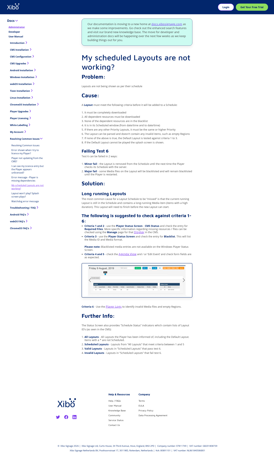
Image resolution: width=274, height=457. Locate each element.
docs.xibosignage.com (166, 24)
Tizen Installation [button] (20, 90)
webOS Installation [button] (21, 84)
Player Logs (114, 306)
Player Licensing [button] (19, 118)
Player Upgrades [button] (19, 111)
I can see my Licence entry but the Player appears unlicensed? (27, 169)
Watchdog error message (25, 201)
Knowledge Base (117, 410)
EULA (141, 405)
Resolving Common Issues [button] (25, 138)
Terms (142, 401)
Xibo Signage (66, 445)
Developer (14, 31)
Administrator (17, 27)
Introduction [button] (17, 43)
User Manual (16, 36)
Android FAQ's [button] (18, 214)
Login (225, 7)
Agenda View (127, 254)
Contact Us (114, 425)
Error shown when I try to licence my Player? (25, 152)
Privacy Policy (146, 410)
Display (139, 232)
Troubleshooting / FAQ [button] (23, 207)
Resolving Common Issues (25, 145)
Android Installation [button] (22, 70)
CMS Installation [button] (19, 49)
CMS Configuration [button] (21, 56)
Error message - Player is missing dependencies (24, 179)
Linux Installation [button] (20, 97)
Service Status (115, 420)
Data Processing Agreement (153, 415)
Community (114, 415)
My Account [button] (17, 132)
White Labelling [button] (19, 125)
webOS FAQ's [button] (17, 221)
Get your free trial (251, 7)
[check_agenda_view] (137, 280)
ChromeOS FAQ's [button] (20, 228)
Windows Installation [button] (22, 77)
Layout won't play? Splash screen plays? (25, 195)
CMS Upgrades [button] (18, 63)
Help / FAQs (114, 401)
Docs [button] (11, 21)
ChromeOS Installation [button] (23, 104)
